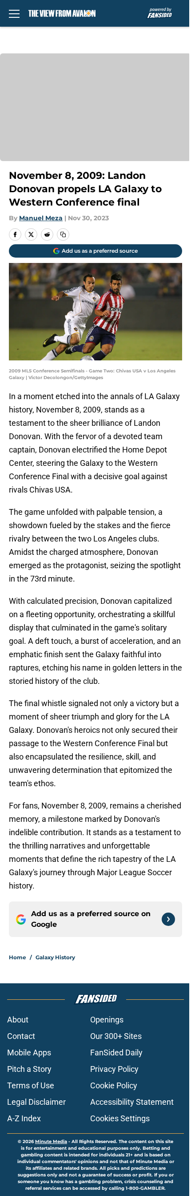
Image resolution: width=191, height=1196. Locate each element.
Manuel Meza (41, 218)
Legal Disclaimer (36, 1102)
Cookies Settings (120, 1118)
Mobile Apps (29, 1052)
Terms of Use (30, 1085)
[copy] (63, 234)
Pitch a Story (29, 1069)
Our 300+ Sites (116, 1036)
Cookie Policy (113, 1085)
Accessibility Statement (132, 1102)
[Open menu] (14, 13)
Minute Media (51, 1141)
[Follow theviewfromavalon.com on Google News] (168, 919)
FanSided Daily (116, 1052)
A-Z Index (24, 1118)
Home (17, 957)
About (17, 1019)
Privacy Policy (114, 1069)
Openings (106, 1019)
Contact (21, 1036)
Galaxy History (55, 957)
